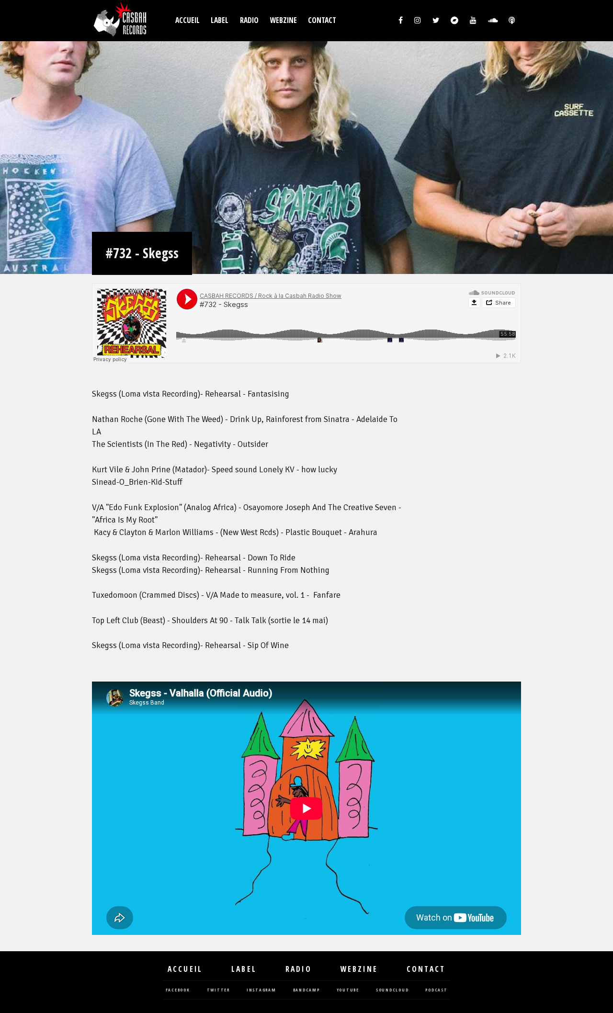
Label (219, 20)
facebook (178, 990)
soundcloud (392, 990)
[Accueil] (120, 20)
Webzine (283, 20)
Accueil (187, 20)
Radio (249, 20)
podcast (436, 990)
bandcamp (306, 990)
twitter (218, 990)
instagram (261, 990)
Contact (322, 20)
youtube (348, 990)
